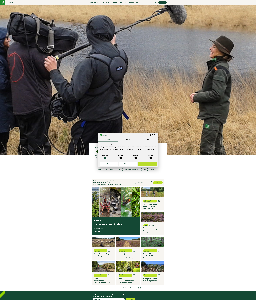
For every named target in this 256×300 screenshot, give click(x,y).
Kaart (137, 2)
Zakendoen (122, 2)
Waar (111, 169)
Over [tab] (148, 139)
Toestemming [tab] (108, 139)
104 (135, 287)
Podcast (154, 170)
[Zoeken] (156, 2)
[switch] (120, 158)
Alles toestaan (147, 163)
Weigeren (109, 163)
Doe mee (113, 2)
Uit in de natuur (104, 2)
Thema (99, 169)
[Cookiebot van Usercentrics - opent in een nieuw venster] (151, 135)
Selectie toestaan (128, 163)
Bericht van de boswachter (131, 170)
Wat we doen (93, 2)
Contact (162, 2)
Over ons (130, 2)
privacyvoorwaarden (116, 184)
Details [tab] (128, 139)
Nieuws (145, 170)
